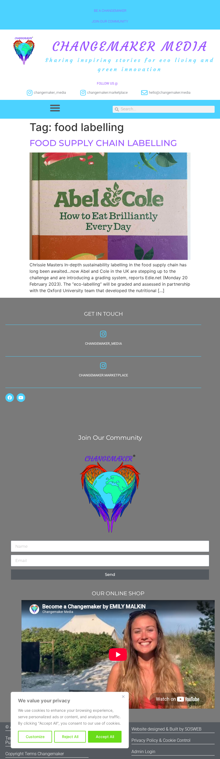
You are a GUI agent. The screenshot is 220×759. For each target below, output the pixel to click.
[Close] (123, 696)
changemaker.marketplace (103, 375)
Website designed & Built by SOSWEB (166, 729)
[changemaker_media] (103, 333)
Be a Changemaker (110, 11)
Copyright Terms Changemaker (34, 753)
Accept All (105, 736)
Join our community (110, 21)
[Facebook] (9, 397)
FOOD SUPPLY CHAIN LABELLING (103, 143)
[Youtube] (21, 397)
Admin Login (143, 751)
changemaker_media (103, 344)
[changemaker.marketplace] (103, 365)
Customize (35, 736)
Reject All (70, 736)
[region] (70, 720)
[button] (55, 108)
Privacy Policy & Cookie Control (160, 740)
